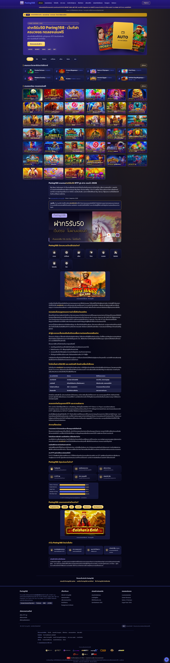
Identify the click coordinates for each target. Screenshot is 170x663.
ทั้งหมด (30, 59)
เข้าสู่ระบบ (146, 3)
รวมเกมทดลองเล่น (126, 595)
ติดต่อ (64, 639)
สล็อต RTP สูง (23, 615)
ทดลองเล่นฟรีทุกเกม (47, 639)
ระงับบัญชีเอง (95, 597)
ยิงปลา (68, 59)
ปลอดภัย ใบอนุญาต (56, 632)
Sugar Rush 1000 (127, 602)
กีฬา (37, 59)
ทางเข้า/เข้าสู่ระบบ (71, 3)
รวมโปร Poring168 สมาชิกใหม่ (85, 581)
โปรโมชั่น (56, 3)
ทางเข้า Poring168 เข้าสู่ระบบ (59, 637)
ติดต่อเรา (114, 3)
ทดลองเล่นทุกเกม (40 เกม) (45, 642)
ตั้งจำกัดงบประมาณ (96, 600)
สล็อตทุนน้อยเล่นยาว (25, 620)
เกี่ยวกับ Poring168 (66, 595)
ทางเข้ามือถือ (80, 637)
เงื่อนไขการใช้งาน (93, 661)
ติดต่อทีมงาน (64, 602)
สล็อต (61, 59)
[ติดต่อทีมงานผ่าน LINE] (166, 659)
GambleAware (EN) (97, 602)
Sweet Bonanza (126, 597)
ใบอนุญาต (107, 3)
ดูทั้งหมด (144, 65)
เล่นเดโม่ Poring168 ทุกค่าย (67, 581)
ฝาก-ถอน (62, 3)
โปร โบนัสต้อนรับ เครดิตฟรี (49, 635)
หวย (75, 59)
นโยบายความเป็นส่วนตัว (84, 661)
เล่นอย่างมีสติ (100, 658)
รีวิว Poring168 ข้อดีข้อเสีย (102, 581)
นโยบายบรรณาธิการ (66, 600)
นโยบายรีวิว (88, 3)
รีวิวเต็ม (49, 632)
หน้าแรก (41, 3)
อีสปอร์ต (44, 59)
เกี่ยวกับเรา (80, 3)
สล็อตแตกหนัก (23, 617)
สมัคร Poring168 (47, 637)
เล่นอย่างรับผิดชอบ (98, 3)
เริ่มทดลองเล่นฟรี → (36, 44)
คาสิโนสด (53, 59)
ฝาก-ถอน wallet (72, 637)
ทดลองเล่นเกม (48, 3)
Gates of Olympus (127, 600)
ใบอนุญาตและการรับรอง (67, 605)
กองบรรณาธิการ (65, 597)
